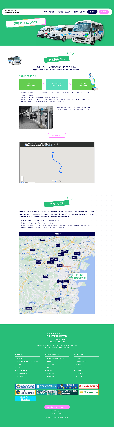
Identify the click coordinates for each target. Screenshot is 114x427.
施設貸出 (92, 12)
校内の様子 (50, 370)
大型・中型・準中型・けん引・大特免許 (27, 362)
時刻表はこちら (56, 135)
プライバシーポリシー (57, 411)
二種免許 (19, 367)
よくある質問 (50, 373)
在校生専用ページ (81, 376)
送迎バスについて (81, 362)
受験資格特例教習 (22, 373)
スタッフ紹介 (50, 364)
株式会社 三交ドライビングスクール (57, 407)
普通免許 (19, 359)
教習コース (50, 367)
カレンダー (79, 367)
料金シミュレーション (23, 370)
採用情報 (104, 12)
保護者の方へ (50, 376)
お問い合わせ (79, 373)
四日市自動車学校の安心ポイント (55, 359)
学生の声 (67, 12)
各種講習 (78, 359)
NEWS (45, 12)
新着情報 (78, 370)
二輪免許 (19, 364)
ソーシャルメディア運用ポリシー (57, 413)
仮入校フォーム (21, 376)
